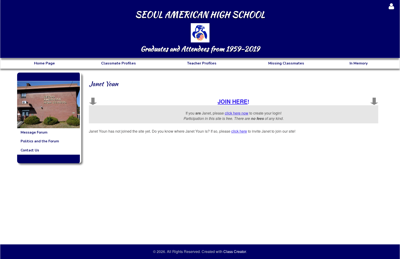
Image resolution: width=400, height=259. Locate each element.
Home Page (44, 63)
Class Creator (234, 251)
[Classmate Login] (391, 6)
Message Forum (34, 132)
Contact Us (30, 150)
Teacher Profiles (201, 63)
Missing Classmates (286, 63)
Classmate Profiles (118, 63)
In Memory (359, 63)
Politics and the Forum (40, 141)
